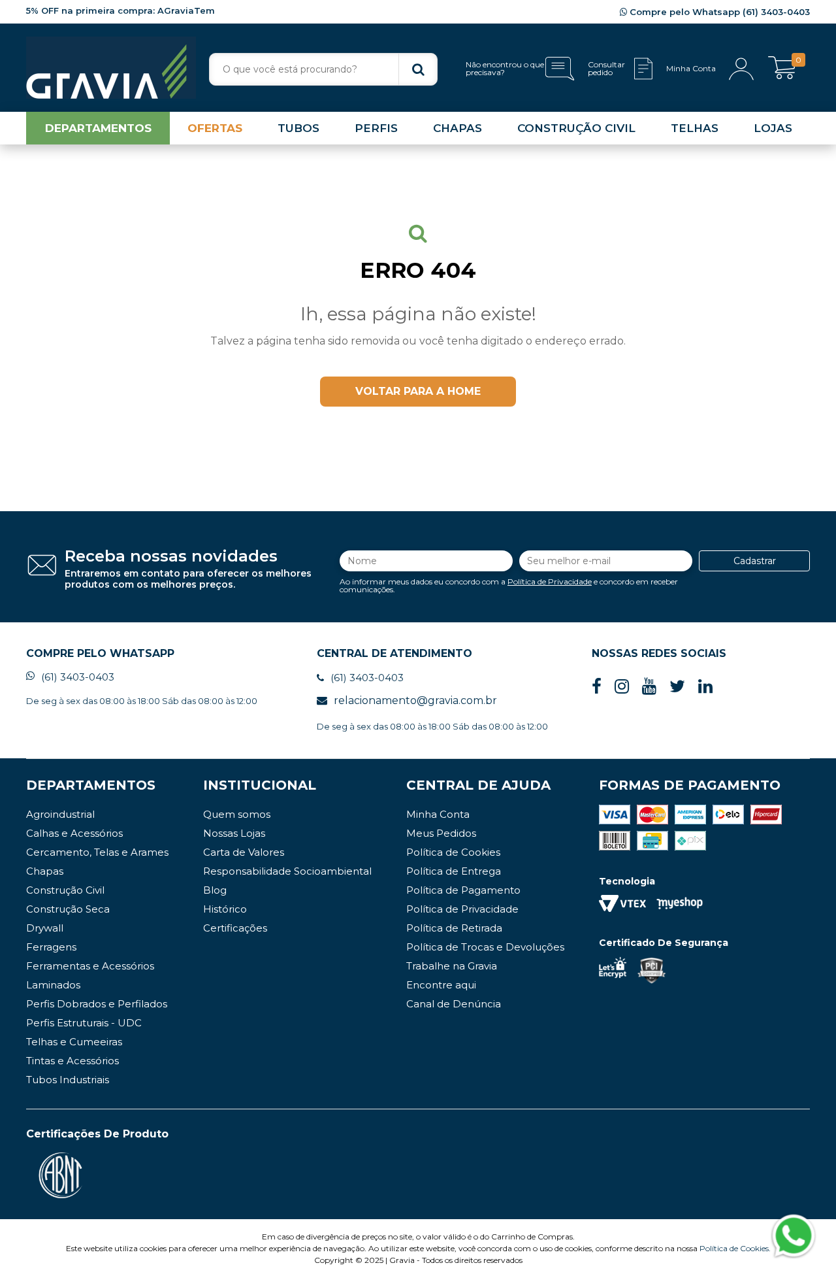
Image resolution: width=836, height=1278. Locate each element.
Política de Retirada (454, 928)
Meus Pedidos (441, 833)
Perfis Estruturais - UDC (84, 1023)
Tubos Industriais (67, 1079)
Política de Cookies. (735, 1248)
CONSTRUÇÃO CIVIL (576, 128)
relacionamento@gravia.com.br (415, 700)
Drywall (44, 928)
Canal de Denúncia (453, 1004)
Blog (215, 890)
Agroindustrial (60, 814)
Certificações (235, 928)
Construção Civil (65, 890)
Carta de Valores (243, 852)
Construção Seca (68, 909)
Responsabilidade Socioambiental (287, 871)
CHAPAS (457, 128)
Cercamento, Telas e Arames (97, 852)
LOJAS (773, 128)
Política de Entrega (453, 871)
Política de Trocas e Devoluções (485, 947)
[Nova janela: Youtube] (649, 686)
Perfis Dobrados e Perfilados (96, 1004)
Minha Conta (438, 814)
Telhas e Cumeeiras (74, 1041)
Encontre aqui (441, 985)
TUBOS (298, 128)
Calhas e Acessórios (74, 833)
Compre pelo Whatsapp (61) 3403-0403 (718, 12)
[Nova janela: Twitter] (677, 686)
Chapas (44, 871)
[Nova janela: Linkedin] (705, 686)
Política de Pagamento (463, 890)
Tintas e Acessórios (72, 1060)
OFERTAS (214, 128)
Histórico (225, 909)
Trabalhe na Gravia (451, 966)
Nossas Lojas (234, 833)
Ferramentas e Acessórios (90, 966)
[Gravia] (111, 68)
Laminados (53, 985)
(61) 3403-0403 (77, 677)
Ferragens (51, 947)
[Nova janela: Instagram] (622, 686)
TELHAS (694, 128)
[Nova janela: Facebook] (597, 686)
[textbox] (323, 69)
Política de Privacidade (549, 581)
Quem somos (236, 814)
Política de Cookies (453, 852)
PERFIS (376, 128)
